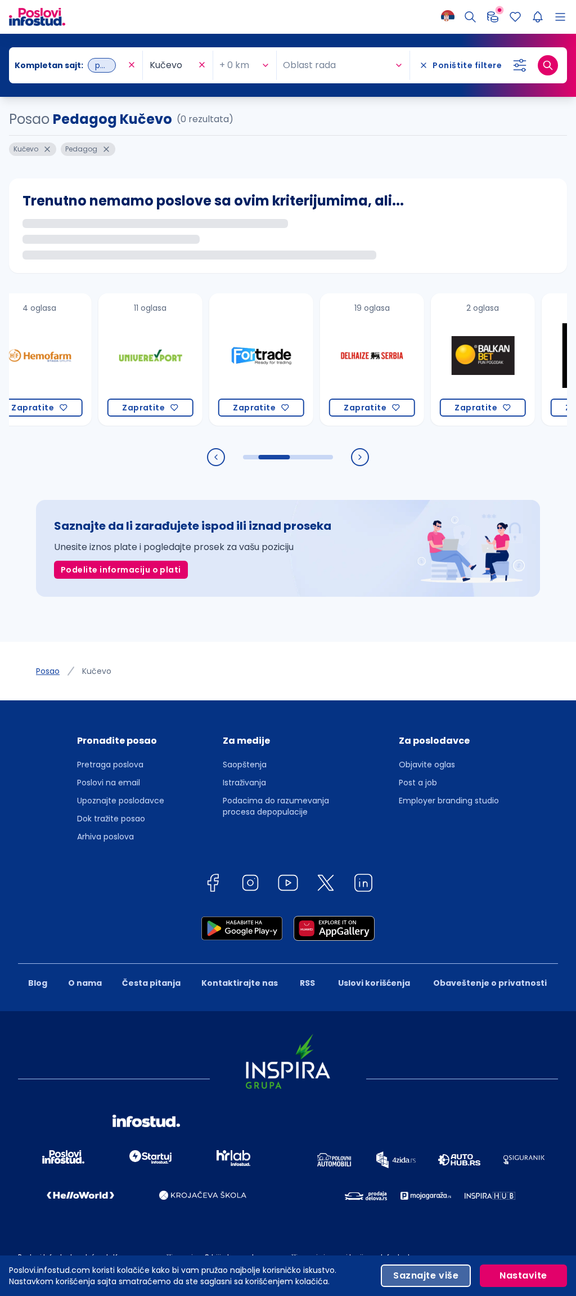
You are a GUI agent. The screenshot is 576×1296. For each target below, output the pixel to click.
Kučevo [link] (96, 671)
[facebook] (212, 885)
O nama (85, 983)
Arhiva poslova (105, 836)
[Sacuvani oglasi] (515, 17)
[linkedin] (363, 885)
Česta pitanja (151, 983)
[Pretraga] (470, 17)
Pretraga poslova (110, 764)
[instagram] (250, 885)
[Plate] (493, 17)
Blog (37, 983)
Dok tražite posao (111, 818)
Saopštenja (245, 764)
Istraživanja (244, 782)
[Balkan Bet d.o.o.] (462, 359)
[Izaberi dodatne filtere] (520, 65)
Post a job (418, 782)
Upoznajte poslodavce (120, 800)
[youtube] (288, 885)
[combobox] (70, 65)
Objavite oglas (427, 764)
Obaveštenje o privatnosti (490, 983)
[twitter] (325, 885)
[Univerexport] (129, 359)
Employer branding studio (449, 800)
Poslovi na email (108, 782)
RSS (307, 983)
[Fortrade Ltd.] (240, 359)
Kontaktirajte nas (239, 983)
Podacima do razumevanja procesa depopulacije (276, 806)
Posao (48, 671)
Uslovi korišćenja (374, 983)
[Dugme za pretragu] (548, 65)
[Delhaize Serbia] (351, 359)
